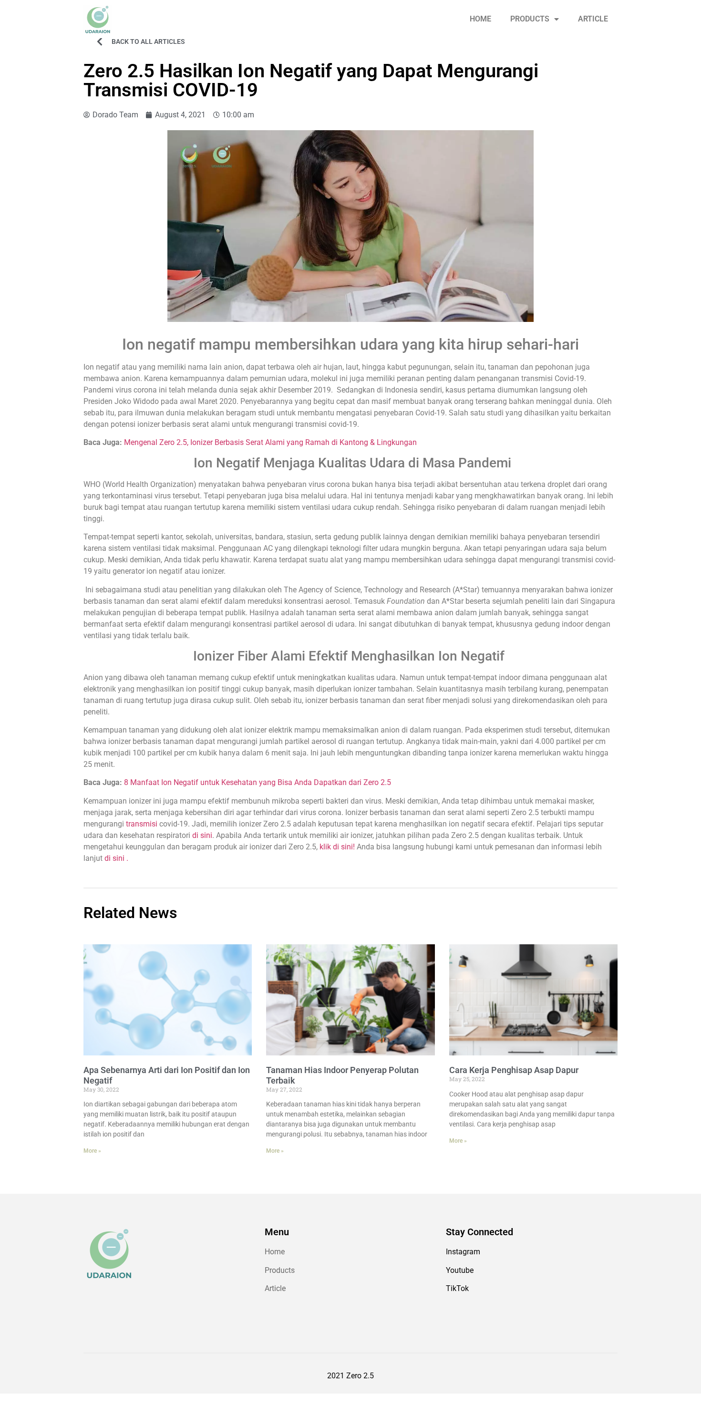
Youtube (460, 1270)
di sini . (116, 858)
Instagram (463, 1251)
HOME (480, 18)
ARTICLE (593, 18)
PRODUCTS (529, 18)
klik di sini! (337, 846)
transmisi (141, 823)
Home (275, 1251)
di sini (202, 835)
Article (275, 1288)
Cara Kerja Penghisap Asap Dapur (513, 1070)
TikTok (457, 1288)
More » (92, 1150)
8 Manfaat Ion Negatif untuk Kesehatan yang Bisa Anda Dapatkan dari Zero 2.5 (257, 782)
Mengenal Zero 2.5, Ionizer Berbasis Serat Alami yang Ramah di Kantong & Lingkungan (270, 442)
